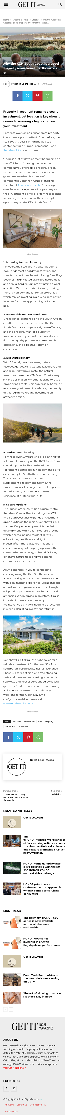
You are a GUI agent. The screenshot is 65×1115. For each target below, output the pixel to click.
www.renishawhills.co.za (18, 703)
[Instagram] (14, 1089)
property (49, 721)
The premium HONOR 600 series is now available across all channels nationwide (40, 922)
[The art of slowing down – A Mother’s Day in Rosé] (12, 998)
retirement (23, 726)
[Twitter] (27, 96)
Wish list (57, 794)
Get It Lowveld (33, 817)
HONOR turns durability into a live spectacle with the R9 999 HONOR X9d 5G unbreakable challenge (42, 868)
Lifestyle (36, 19)
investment (29, 721)
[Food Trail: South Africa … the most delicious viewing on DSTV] (12, 980)
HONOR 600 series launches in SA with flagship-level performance (41, 942)
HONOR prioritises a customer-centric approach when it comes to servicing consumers (42, 889)
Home (6, 19)
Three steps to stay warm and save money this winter (15, 797)
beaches (17, 721)
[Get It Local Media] (7, 84)
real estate (10, 726)
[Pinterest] (37, 96)
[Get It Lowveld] (12, 822)
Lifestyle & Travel (20, 19)
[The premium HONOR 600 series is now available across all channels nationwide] (12, 922)
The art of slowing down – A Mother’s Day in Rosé (42, 995)
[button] (60, 4)
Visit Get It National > (14, 1067)
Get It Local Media (25, 84)
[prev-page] (5, 1009)
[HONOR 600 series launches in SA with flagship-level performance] (12, 943)
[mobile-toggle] (5, 4)
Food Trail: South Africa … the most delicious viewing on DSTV (41, 978)
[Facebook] (17, 96)
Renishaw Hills (12, 150)
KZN (40, 721)
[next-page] (11, 1009)
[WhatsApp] (47, 96)
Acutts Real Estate (29, 185)
